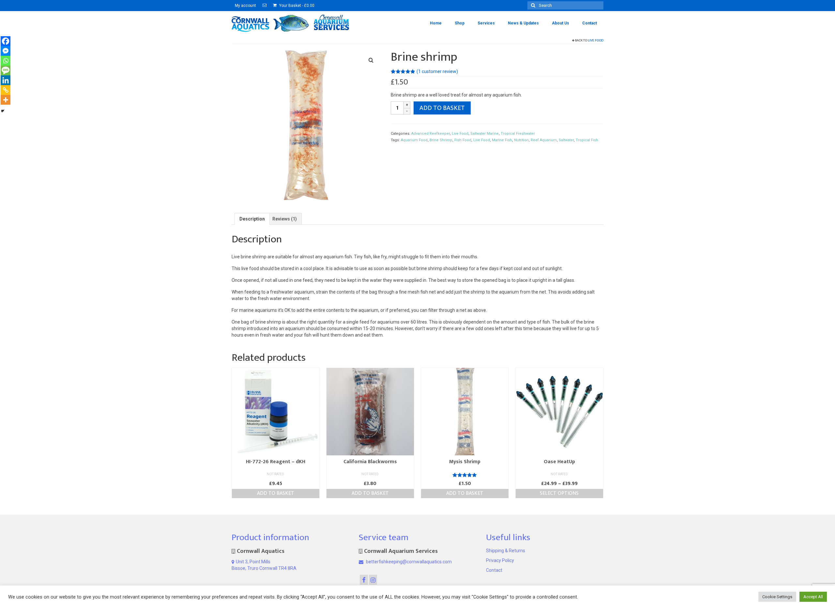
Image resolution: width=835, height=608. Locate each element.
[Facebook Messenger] (5, 51)
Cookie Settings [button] (777, 596)
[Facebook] (5, 41)
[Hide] (2, 111)
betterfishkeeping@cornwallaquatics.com (408, 561)
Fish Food (462, 140)
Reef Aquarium (544, 140)
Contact (494, 570)
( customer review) (437, 71)
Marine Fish (502, 140)
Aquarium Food (414, 140)
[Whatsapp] (5, 61)
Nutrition (521, 140)
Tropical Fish (587, 140)
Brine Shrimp (441, 140)
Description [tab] (252, 218)
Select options (559, 493)
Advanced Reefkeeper (430, 133)
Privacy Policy (500, 560)
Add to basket (442, 108)
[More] (5, 100)
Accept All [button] (813, 596)
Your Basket (296, 5)
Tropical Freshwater (518, 133)
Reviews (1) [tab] (284, 218)
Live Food (595, 40)
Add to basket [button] (275, 493)
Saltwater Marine (484, 133)
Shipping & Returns (505, 550)
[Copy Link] (5, 90)
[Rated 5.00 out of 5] (465, 475)
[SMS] (5, 70)
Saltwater (566, 140)
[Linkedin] (5, 80)
